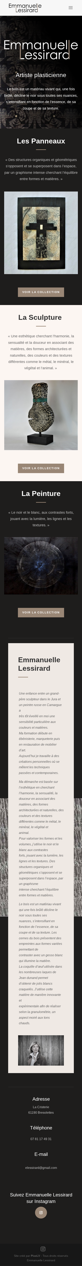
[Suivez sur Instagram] (41, 1213)
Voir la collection (41, 292)
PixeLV (35, 1255)
